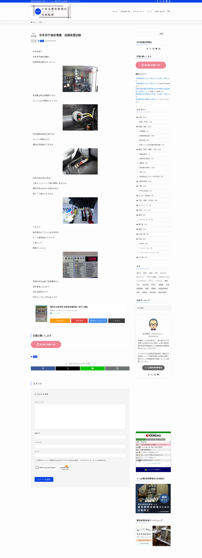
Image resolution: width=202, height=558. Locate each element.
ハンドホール (141, 281)
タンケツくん (146, 248)
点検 (42, 41)
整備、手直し (145, 122)
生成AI (143, 243)
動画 (166, 281)
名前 (37, 433)
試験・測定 (145, 127)
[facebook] (157, 1)
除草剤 (144, 292)
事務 (142, 229)
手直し (153, 285)
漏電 (146, 288)
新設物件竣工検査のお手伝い (146, 94)
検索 (161, 34)
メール (38, 442)
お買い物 (144, 234)
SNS (150, 273)
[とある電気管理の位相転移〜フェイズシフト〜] (51, 11)
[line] (166, 1)
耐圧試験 (144, 140)
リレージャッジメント (149, 252)
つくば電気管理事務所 (153, 368)
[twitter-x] (160, 1)
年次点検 (145, 285)
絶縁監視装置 (163, 288)
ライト (150, 281)
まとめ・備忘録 (146, 195)
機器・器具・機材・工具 (150, 149)
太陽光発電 (145, 181)
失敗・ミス (144, 210)
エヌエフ (163, 273)
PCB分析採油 (145, 191)
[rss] (169, 1)
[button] (43, 368)
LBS (142, 172)
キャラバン (140, 277)
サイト (37, 451)
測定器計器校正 (146, 167)
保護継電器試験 (146, 136)
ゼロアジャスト (164, 277)
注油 (167, 285)
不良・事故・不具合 (148, 200)
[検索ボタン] (168, 11)
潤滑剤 (153, 288)
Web (142, 239)
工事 (142, 186)
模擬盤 (161, 285)
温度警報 (140, 288)
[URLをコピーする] (117, 368)
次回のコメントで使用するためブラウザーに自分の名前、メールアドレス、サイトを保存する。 (72, 460)
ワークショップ (146, 219)
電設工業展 (162, 292)
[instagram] (163, 1)
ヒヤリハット (145, 205)
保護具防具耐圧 (146, 158)
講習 (142, 215)
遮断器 (143, 163)
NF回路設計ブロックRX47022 (151, 176)
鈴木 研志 (163, 78)
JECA (139, 273)
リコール (159, 281)
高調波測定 (144, 154)
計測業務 (143, 131)
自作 (138, 292)
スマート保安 (151, 277)
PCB (144, 273)
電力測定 (153, 292)
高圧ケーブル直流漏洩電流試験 (151, 145)
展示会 (143, 224)
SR (156, 273)
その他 (143, 257)
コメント (39, 402)
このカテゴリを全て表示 (153, 463)
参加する (168, 466)
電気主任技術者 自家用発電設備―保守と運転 (69, 307)
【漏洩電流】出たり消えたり (146, 78)
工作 (138, 285)
